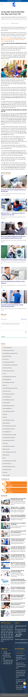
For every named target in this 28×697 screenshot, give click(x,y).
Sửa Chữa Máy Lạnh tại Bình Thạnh (10, 353)
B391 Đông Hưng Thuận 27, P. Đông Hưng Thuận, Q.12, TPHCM (20, 631)
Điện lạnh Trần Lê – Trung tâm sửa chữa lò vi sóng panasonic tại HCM (21, 665)
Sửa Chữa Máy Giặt (7, 379)
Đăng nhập (24, 319)
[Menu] (2, 4)
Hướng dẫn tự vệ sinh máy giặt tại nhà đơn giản (21, 681)
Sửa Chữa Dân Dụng (7, 356)
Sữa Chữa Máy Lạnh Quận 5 (8, 394)
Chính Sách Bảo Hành (8, 660)
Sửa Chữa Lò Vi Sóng (7, 367)
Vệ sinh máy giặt (6, 475)
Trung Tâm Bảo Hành (7, 347)
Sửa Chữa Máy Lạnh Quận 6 (8, 399)
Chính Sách (5, 443)
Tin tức (4, 373)
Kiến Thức (5, 385)
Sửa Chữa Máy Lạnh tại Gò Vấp (9, 425)
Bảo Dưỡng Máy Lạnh (7, 408)
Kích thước (5, 472)
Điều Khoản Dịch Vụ (7, 663)
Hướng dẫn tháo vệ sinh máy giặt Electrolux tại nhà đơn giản (21, 658)
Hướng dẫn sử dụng (7, 469)
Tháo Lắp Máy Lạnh (7, 431)
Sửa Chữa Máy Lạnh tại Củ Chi (9, 466)
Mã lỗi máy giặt (6, 454)
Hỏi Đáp (5, 652)
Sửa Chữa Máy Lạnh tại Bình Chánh (10, 388)
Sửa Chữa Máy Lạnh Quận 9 (8, 420)
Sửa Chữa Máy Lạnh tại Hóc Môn (9, 460)
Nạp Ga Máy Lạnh (6, 423)
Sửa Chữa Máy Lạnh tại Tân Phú (9, 452)
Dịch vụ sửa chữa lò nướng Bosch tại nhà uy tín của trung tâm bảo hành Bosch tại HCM (20, 674)
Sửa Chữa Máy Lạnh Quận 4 (8, 382)
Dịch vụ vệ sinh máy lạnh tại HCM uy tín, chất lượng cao (20, 687)
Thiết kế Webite (13, 695)
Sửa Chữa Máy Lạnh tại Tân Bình (9, 434)
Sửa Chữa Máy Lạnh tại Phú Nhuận (10, 365)
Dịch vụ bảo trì (6, 359)
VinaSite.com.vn (22, 695)
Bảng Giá (5, 417)
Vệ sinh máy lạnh (6, 402)
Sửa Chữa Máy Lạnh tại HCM (9, 437)
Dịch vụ (4, 457)
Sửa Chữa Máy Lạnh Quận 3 (8, 370)
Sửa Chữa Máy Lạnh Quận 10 (9, 428)
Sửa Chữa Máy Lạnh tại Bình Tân (9, 376)
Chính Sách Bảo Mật (8, 662)
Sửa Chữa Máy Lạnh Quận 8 (8, 411)
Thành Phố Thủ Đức (7, 463)
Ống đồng (5, 414)
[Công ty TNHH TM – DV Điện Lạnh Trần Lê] (14, 4)
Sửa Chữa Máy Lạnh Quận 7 (8, 405)
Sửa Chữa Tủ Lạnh (7, 391)
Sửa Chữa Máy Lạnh (7, 396)
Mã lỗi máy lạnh (6, 449)
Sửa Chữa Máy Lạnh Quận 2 (8, 362)
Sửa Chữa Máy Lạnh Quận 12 (9, 446)
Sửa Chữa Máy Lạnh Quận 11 (9, 440)
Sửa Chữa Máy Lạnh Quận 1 (8, 350)
